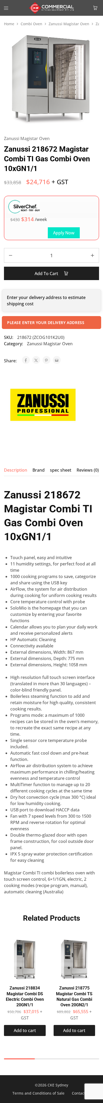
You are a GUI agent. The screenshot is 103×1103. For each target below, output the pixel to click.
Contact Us (81, 1093)
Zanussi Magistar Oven (69, 23)
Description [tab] (15, 470)
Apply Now (63, 233)
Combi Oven (31, 23)
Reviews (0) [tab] (88, 470)
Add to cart (47, 273)
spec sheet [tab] (60, 470)
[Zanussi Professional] (41, 405)
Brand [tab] (38, 470)
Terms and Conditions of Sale (38, 1093)
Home (9, 23)
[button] (25, 1030)
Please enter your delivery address (45, 322)
